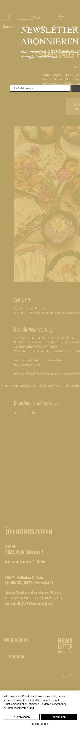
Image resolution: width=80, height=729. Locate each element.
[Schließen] (74, 695)
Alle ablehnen (22, 717)
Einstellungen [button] (40, 723)
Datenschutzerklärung (21, 708)
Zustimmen (59, 717)
